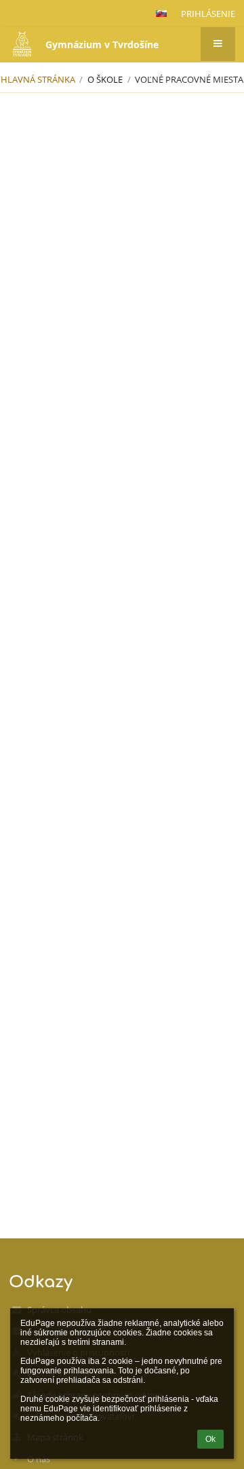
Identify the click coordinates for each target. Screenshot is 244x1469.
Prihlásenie (208, 13)
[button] (161, 13)
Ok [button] (210, 1439)
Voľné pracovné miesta (189, 79)
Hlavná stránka (38, 79)
